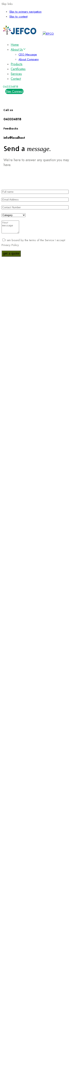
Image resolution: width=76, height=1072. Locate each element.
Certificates (18, 69)
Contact (16, 78)
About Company (29, 59)
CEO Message (28, 54)
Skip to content (18, 16)
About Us (17, 49)
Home (15, 44)
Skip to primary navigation (25, 12)
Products (16, 64)
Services (16, 74)
